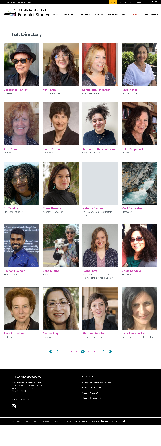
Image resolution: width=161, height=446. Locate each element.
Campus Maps (88, 393)
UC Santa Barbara (90, 388)
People (136, 14)
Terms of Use (107, 421)
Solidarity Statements (118, 14)
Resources (141, 2)
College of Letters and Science (96, 382)
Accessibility (121, 421)
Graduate (85, 14)
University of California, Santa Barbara (17, 2)
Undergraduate (70, 14)
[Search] (153, 2)
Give (113, 2)
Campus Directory (90, 398)
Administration (126, 2)
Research (99, 14)
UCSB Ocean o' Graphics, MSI (87, 421)
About (55, 14)
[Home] (27, 13)
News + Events (151, 14)
